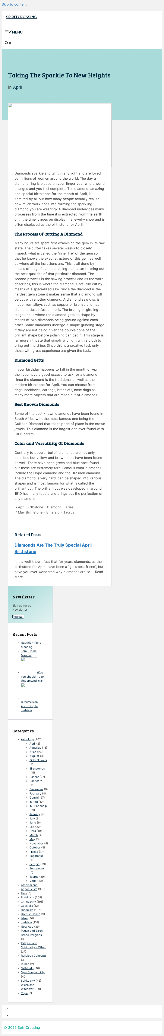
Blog (24, 893)
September (36, 868)
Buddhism (27, 897)
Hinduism (27, 910)
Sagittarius (36, 855)
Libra (32, 830)
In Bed (33, 801)
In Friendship (38, 806)
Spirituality (28, 980)
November (36, 843)
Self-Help (27, 968)
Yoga (24, 993)
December (36, 789)
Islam (24, 918)
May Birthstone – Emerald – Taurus (46, 512)
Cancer (34, 776)
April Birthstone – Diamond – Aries (45, 507)
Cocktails (27, 905)
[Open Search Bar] (8, 43)
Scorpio (34, 864)
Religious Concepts (34, 955)
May (32, 839)
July (32, 818)
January (34, 814)
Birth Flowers (38, 760)
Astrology (27, 739)
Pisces (33, 851)
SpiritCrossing (21, 17)
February (35, 793)
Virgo (33, 880)
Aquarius (35, 747)
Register (18, 616)
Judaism (26, 922)
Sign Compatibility (33, 972)
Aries (32, 752)
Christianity (28, 901)
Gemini (34, 797)
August (34, 756)
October (34, 847)
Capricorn (35, 781)
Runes (25, 964)
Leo (31, 826)
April (17, 87)
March (33, 835)
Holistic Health (30, 914)
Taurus (33, 876)
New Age (27, 926)
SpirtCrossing (29, 1027)
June (32, 822)
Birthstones (37, 768)
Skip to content (14, 4)
